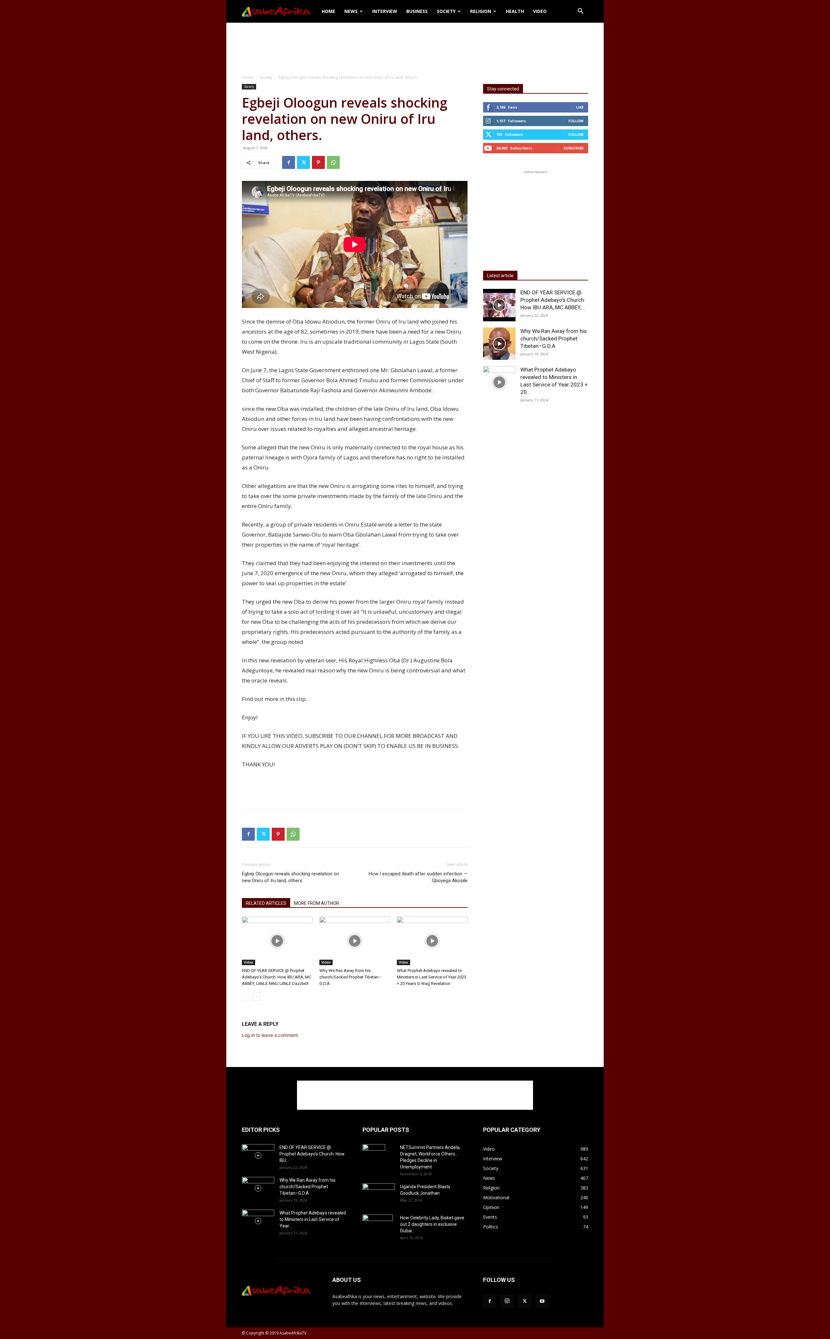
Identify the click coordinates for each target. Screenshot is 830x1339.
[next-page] (256, 996)
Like (580, 107)
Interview (384, 11)
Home (328, 11)
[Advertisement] (415, 45)
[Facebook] (288, 162)
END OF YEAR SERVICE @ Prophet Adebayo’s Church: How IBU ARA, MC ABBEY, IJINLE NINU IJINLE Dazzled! (276, 977)
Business (417, 11)
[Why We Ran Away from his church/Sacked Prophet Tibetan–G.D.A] (354, 941)
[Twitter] (303, 162)
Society (446, 11)
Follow (576, 120)
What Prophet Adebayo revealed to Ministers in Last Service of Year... (312, 1219)
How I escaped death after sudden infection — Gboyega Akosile (418, 877)
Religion (480, 11)
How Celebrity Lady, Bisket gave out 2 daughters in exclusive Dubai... (432, 1224)
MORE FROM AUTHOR (316, 903)
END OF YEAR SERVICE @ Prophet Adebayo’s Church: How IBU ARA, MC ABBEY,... (552, 300)
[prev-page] (246, 996)
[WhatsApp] (333, 162)
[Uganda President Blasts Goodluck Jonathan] (378, 1193)
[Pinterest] (318, 162)
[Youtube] (542, 1301)
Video (540, 11)
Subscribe (573, 148)
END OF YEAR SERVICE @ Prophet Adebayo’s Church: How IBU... (312, 1154)
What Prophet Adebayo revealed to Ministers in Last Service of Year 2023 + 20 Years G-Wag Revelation (431, 977)
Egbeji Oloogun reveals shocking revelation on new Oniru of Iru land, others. (290, 877)
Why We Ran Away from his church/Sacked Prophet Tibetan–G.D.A (350, 977)
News (351, 11)
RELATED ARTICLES (266, 903)
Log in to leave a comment (270, 1035)
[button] (580, 12)
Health (515, 11)
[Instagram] (507, 1301)
